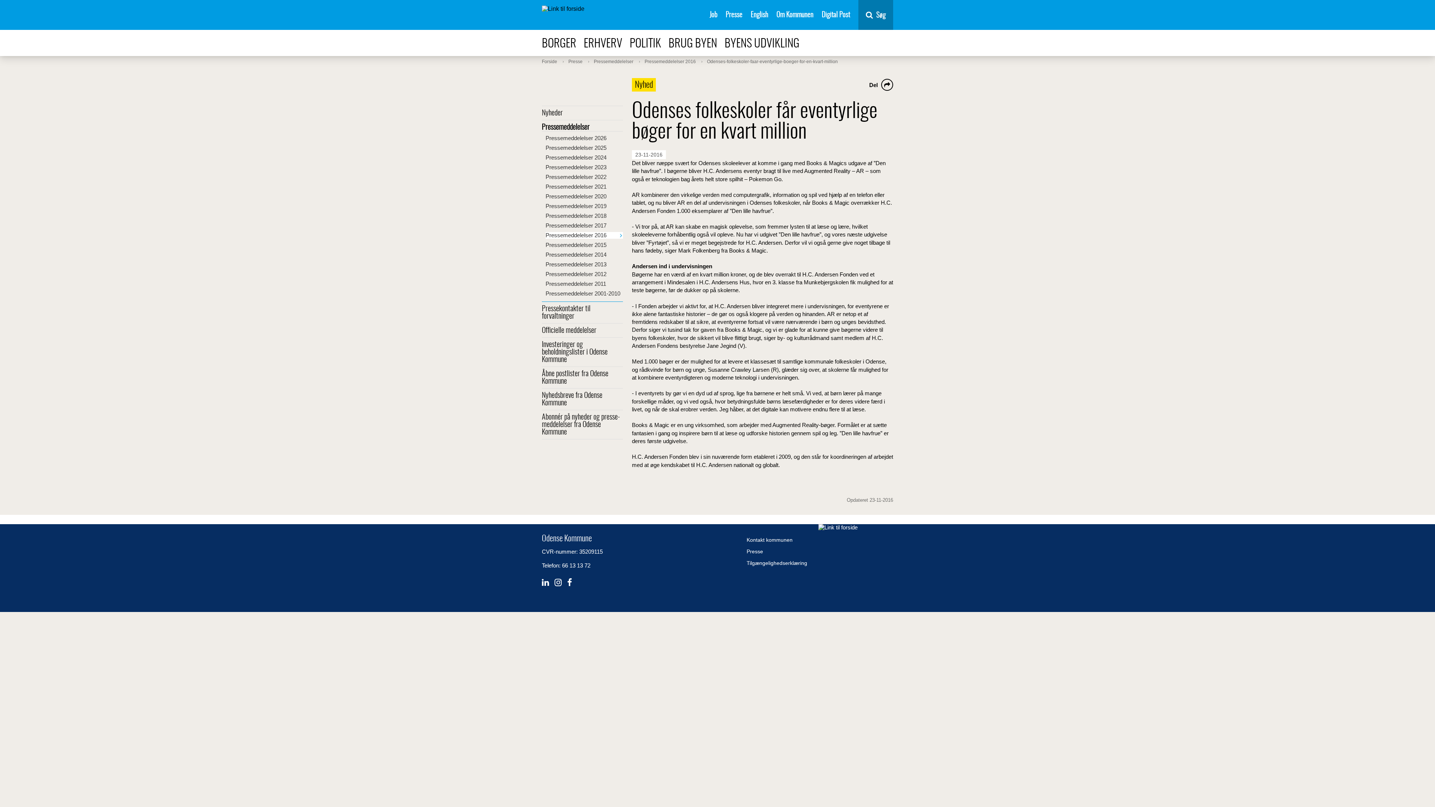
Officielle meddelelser (569, 330)
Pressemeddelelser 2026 (576, 138)
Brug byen (693, 44)
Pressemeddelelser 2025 (576, 148)
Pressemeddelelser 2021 (576, 186)
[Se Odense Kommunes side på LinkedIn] (545, 582)
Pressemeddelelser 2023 (576, 167)
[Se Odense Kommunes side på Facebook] (569, 582)
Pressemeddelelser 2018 (576, 216)
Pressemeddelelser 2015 (576, 245)
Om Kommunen (795, 15)
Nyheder (552, 113)
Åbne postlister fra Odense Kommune (575, 377)
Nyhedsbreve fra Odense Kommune (572, 399)
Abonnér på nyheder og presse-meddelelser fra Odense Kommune (581, 425)
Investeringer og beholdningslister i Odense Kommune (575, 352)
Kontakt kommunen (770, 540)
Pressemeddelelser (566, 127)
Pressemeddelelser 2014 (576, 254)
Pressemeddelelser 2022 (576, 177)
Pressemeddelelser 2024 (576, 157)
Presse (734, 15)
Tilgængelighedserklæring (777, 563)
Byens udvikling (762, 44)
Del (873, 85)
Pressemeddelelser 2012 (576, 274)
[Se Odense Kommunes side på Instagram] (558, 582)
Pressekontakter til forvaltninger (566, 312)
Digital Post (836, 15)
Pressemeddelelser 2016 (576, 235)
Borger (559, 44)
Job (714, 15)
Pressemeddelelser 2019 (576, 206)
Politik (645, 44)
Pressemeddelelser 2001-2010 (583, 293)
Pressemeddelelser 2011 (576, 284)
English (759, 15)
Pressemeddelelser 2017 (576, 225)
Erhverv (603, 44)
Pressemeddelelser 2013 (576, 264)
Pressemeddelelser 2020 (576, 196)
